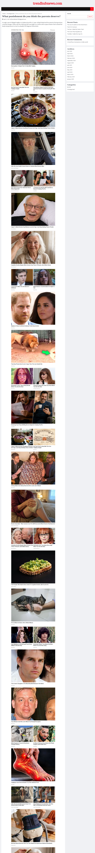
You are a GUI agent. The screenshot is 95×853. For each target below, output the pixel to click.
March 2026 (70, 56)
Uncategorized (71, 89)
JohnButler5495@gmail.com (19, 19)
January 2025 (70, 79)
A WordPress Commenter (73, 42)
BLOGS (69, 87)
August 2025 (70, 63)
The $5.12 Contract (72, 27)
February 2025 (71, 77)
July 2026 (69, 51)
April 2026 (70, 53)
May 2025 (69, 70)
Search (69, 13)
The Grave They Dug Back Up (74, 31)
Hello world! (85, 42)
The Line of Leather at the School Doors (77, 24)
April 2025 (69, 72)
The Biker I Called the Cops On (74, 34)
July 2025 (69, 65)
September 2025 (71, 60)
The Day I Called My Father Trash (75, 29)
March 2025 (70, 74)
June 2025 (69, 67)
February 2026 (71, 58)
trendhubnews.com (47, 3)
